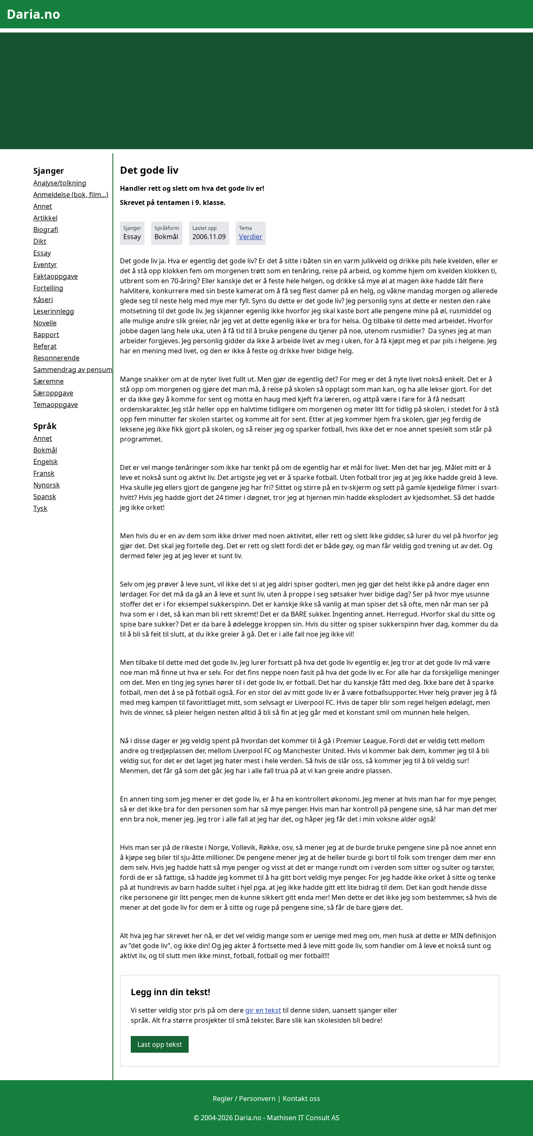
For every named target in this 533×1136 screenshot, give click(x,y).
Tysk (40, 508)
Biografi (45, 229)
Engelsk (45, 461)
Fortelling (48, 287)
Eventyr (45, 264)
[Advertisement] (266, 90)
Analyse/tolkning (59, 182)
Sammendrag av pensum (72, 369)
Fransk (44, 473)
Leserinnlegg (53, 311)
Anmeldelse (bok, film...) (70, 194)
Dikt (39, 241)
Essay (42, 252)
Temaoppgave (55, 404)
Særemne (48, 381)
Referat (45, 346)
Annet (42, 206)
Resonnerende (56, 357)
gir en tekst (263, 1010)
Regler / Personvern (244, 1098)
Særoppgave (53, 392)
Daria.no (33, 13)
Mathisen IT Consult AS (303, 1117)
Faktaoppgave (55, 276)
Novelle (45, 322)
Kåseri (43, 299)
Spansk (44, 496)
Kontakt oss (301, 1098)
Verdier (250, 236)
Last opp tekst (159, 1044)
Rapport (46, 334)
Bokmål (45, 449)
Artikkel (45, 217)
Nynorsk (46, 484)
